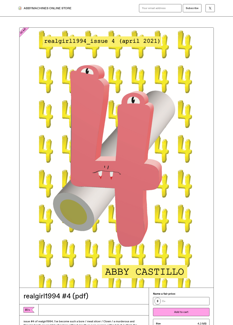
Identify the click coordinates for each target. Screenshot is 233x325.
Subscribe (192, 8)
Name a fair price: (164, 293)
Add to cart (181, 312)
